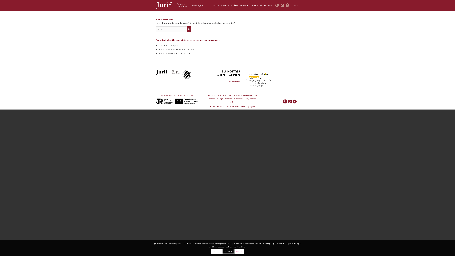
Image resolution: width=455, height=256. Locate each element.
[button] (270, 80)
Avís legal (219, 99)
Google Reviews (234, 81)
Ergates (252, 106)
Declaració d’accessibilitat (234, 99)
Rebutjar (239, 251)
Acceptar (216, 251)
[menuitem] (216, 5)
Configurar (228, 251)
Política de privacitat (228, 95)
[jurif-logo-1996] (180, 5)
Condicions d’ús (214, 95)
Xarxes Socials (242, 95)
